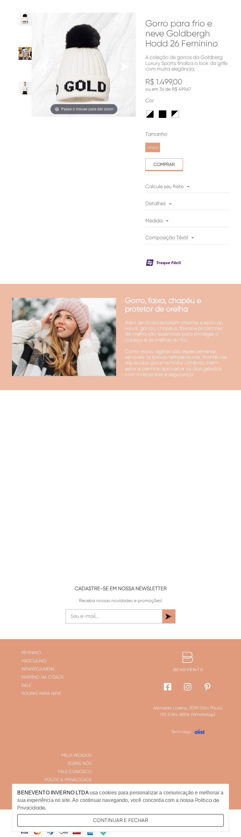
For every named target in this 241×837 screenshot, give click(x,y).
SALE (26, 685)
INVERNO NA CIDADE (42, 677)
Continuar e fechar (120, 820)
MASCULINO (33, 660)
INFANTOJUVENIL (38, 668)
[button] (150, 114)
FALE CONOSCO (75, 771)
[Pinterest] (207, 687)
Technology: (181, 731)
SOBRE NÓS (79, 763)
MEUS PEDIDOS (77, 755)
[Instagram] (187, 687)
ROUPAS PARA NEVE (41, 693)
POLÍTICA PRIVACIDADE (68, 779)
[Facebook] (167, 687)
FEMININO (31, 652)
